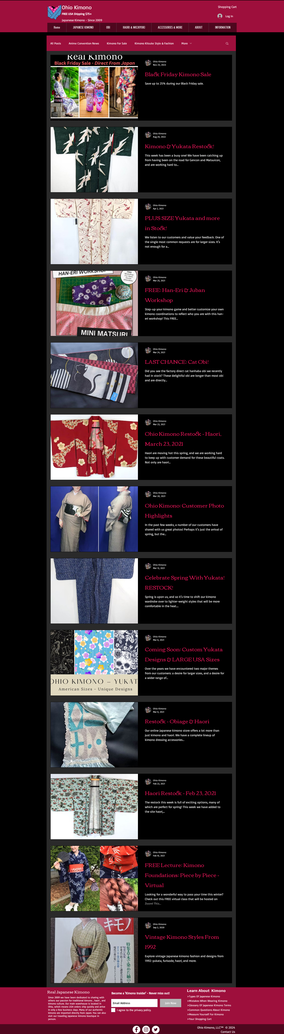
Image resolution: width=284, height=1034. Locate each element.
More (184, 43)
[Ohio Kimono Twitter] (156, 1029)
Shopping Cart (227, 7)
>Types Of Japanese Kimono (203, 996)
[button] (227, 44)
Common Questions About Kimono (209, 1009)
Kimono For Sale (117, 43)
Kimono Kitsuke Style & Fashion (154, 43)
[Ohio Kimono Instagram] (146, 1029)
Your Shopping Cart (200, 1018)
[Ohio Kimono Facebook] (136, 1029)
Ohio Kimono (205, 1027)
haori (96, 1000)
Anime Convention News (84, 43)
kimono (88, 1000)
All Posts (55, 43)
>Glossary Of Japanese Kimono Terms (209, 1005)
